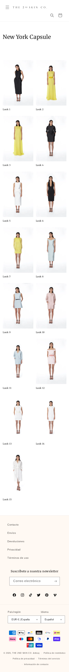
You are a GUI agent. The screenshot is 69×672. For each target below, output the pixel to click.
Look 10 (40, 332)
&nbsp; (36, 653)
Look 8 (40, 276)
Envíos (11, 532)
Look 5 (7, 220)
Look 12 (40, 388)
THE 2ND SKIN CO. (22, 653)
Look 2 (40, 109)
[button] (7, 7)
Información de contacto (36, 664)
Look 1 (6, 109)
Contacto (13, 524)
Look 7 (7, 276)
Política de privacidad (23, 659)
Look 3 (7, 165)
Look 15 (7, 499)
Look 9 (7, 332)
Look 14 (40, 443)
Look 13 (7, 443)
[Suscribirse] (56, 581)
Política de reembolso (55, 653)
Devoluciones (15, 541)
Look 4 (40, 165)
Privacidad (14, 549)
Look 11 (7, 388)
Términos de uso (18, 557)
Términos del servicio (49, 659)
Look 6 (40, 220)
